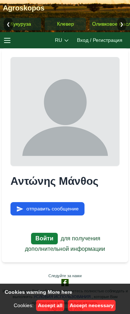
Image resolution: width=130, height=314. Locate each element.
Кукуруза (20, 24)
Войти (44, 238)
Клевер (65, 24)
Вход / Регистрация (99, 40)
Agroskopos (23, 8)
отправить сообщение (52, 208)
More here (60, 292)
